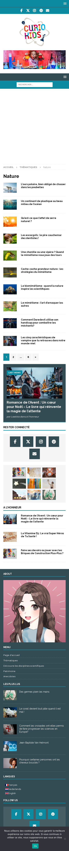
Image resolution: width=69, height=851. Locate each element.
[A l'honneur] (10, 519)
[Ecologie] (10, 205)
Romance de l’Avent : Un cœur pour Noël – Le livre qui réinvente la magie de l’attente (34, 406)
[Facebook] (21, 10)
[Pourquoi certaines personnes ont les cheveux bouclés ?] (10, 763)
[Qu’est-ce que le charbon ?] (19, 495)
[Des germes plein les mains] (49, 495)
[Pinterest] (41, 10)
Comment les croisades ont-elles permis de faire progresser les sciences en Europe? (41, 728)
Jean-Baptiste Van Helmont (34, 742)
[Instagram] (35, 10)
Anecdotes (9, 676)
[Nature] (10, 289)
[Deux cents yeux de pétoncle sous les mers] (34, 495)
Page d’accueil (11, 655)
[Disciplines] (10, 272)
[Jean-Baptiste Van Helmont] (10, 746)
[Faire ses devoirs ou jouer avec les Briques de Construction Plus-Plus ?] (19, 473)
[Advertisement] (34, 128)
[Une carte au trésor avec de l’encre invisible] (34, 473)
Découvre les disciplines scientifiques (23, 665)
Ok (35, 846)
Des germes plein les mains (34, 691)
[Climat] (10, 188)
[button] (64, 3)
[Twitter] (28, 10)
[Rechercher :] (35, 84)
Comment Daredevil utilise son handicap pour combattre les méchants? (39, 322)
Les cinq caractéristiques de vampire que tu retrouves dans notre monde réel (43, 340)
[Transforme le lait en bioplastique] (19, 484)
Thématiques (28, 167)
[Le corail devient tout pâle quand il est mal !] (10, 712)
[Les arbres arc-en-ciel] (34, 484)
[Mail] (48, 10)
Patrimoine (9, 671)
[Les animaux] (10, 239)
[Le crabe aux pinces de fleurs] (49, 473)
